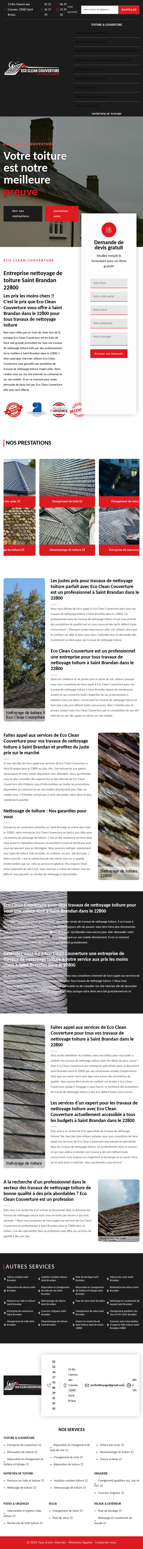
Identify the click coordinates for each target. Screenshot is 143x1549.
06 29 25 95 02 (63, 9)
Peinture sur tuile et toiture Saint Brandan (21, 1303)
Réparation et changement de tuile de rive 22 (103, 60)
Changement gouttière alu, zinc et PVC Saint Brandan (124, 1313)
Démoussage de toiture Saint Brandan (53, 1303)
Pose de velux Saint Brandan (90, 1301)
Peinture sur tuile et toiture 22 (25, 1480)
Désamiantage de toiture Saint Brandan (54, 1323)
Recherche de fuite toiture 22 (25, 1523)
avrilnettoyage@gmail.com (107, 1385)
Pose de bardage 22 (110, 1510)
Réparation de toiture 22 (90, 78)
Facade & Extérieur (107, 1503)
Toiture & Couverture (106, 24)
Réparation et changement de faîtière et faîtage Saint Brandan (90, 1291)
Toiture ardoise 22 (87, 106)
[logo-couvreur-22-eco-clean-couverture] (31, 68)
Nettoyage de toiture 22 (21, 1487)
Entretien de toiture (106, 114)
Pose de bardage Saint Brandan (87, 1279)
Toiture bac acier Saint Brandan (121, 1279)
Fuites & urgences (16, 1503)
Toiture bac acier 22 (88, 87)
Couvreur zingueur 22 (111, 1493)
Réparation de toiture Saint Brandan (21, 1289)
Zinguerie (101, 1473)
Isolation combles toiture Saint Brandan (54, 1279)
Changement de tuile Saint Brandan (20, 1323)
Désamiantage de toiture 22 (92, 96)
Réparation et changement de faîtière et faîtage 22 (107, 51)
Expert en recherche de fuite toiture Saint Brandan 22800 (90, 1325)
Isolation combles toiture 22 (71, 1480)
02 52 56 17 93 (47, 9)
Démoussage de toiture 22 (70, 1487)
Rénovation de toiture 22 (91, 42)
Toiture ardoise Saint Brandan (17, 1279)
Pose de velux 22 (63, 1518)
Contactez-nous (61, 214)
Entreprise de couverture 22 (92, 32)
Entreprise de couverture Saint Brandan (20, 1313)
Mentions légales (80, 1542)
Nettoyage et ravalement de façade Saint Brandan (124, 1303)
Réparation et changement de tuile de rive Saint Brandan (55, 1291)
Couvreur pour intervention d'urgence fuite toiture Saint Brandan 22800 (124, 1325)
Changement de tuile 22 (90, 69)
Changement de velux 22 (67, 1510)
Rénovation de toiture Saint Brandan (124, 1289)
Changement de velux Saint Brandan (90, 1313)
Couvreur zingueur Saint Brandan (53, 1313)
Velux (53, 1503)
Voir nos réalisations (20, 214)
